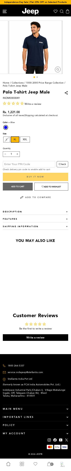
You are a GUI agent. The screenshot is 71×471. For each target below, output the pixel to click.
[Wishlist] (55, 11)
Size (4, 133)
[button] (51, 186)
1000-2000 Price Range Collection (45, 82)
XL (15, 139)
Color (9, 122)
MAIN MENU (13, 408)
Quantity (7, 148)
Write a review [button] (35, 337)
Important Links (18, 417)
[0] (49, 464)
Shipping (29, 115)
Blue (6, 127)
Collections (18, 82)
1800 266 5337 (16, 365)
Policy (9, 425)
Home (6, 82)
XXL (25, 139)
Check (62, 164)
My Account (14, 433)
